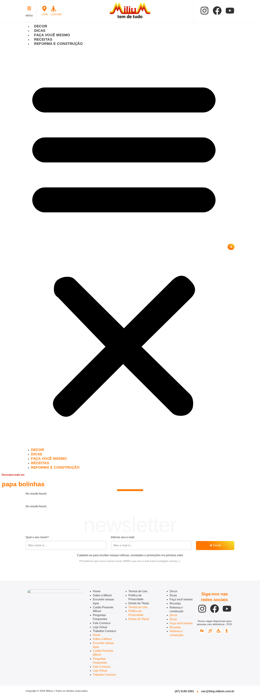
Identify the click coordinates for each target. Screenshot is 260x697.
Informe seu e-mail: (123, 537)
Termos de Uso (137, 591)
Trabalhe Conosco (104, 631)
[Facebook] (217, 10)
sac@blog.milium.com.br (217, 691)
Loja (45, 14)
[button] (30, 9)
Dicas (39, 31)
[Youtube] (230, 10)
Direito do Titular (138, 603)
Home (96, 591)
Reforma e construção (58, 44)
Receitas (43, 39)
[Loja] (44, 8)
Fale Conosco (102, 623)
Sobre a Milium (102, 595)
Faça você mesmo (52, 35)
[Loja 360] (53, 8)
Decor (40, 26)
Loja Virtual (100, 627)
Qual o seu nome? (37, 537)
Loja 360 (56, 14)
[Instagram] (204, 10)
